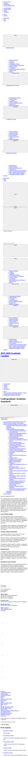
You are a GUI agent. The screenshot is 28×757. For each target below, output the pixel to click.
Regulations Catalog (8, 752)
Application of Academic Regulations (17, 451)
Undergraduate (6, 383)
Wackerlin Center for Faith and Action (17, 170)
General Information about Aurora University (16, 425)
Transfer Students (13, 99)
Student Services (10, 428)
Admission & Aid (15, 73)
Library (11, 138)
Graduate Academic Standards (16, 450)
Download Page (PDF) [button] (8, 735)
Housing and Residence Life (15, 168)
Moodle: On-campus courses (7, 706)
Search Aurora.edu (7, 231)
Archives (5, 387)
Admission (8, 426)
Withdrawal (11, 462)
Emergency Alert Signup (6, 699)
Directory (3, 696)
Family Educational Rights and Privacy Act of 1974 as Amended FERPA (18, 489)
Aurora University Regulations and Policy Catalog (14, 392)
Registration (12, 452)
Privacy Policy (4, 709)
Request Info (6, 18)
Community (6, 12)
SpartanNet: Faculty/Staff (6, 713)
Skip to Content (7, 1)
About (15, 35)
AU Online (11, 100)
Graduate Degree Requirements (16, 438)
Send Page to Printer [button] (8, 730)
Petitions (11, 453)
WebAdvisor (3, 715)
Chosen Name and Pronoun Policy (17, 443)
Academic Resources (14, 139)
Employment (3, 700)
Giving (2, 701)
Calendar (5, 15)
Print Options (6, 389)
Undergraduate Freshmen (15, 97)
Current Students (7, 8)
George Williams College (6, 609)
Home (4, 391)
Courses (5, 386)
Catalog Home (6, 4)
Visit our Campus (13, 66)
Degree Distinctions (13, 437)
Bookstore (3, 691)
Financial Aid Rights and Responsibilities (14, 484)
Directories (8, 491)
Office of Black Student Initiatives (17, 173)
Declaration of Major (14, 466)
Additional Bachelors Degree (15, 435)
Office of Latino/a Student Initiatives (17, 171)
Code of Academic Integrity (15, 442)
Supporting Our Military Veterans (16, 174)
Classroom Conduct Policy (15, 444)
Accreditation (12, 67)
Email (2, 697)
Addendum (8, 492)
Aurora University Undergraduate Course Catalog (14, 421)
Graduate (5, 385)
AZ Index (5, 3)
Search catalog (4, 417)
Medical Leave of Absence (15, 460)
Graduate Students (13, 101)
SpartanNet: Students (5, 714)
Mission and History (13, 60)
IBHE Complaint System (6, 702)
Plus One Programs (13, 134)
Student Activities (13, 166)
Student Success (13, 165)
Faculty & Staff (6, 9)
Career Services (12, 169)
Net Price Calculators (14, 105)
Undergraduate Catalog (8, 741)
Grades (10, 472)
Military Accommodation (15, 461)
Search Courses (6, 493)
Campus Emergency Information (16, 65)
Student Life (15, 140)
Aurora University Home (9, 5)
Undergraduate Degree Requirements (17, 430)
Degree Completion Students (15, 103)
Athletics (5, 175)
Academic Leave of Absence (15, 459)
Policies (11, 71)
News (4, 14)
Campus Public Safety (6, 692)
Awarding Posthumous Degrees (16, 482)
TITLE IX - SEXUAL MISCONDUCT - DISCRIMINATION (10, 711)
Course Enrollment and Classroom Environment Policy (17, 447)
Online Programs (13, 135)
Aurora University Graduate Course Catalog (13, 423)
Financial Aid (12, 104)
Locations (11, 61)
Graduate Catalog (7, 747)
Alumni (5, 10)
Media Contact (4, 704)
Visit (4, 19)
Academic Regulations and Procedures (12, 394)
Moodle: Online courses (6, 708)
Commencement (4, 693)
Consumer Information (6, 695)
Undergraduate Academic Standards (17, 448)
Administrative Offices (14, 64)
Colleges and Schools (14, 136)
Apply (4, 20)
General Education (13, 432)
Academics (15, 106)
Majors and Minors (13, 131)
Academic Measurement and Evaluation (18, 470)
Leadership (11, 62)
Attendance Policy (13, 457)
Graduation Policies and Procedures (17, 481)
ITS (1, 705)
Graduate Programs (13, 132)
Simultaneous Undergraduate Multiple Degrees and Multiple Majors (17, 434)
